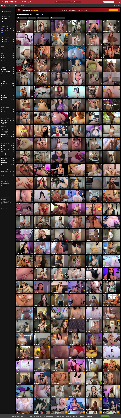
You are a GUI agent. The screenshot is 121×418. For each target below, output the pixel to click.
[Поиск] (72, 2)
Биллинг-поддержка (5, 183)
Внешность (21, 17)
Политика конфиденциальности (5, 190)
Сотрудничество (4, 187)
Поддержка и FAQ (5, 181)
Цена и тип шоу (43, 17)
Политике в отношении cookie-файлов (82, 416)
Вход (117, 1)
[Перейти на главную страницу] (11, 2)
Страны (32, 17)
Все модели (3, 199)
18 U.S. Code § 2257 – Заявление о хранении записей (6, 202)
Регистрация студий (5, 197)
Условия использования (6, 193)
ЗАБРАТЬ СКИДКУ (113, 10)
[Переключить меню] (2, 2)
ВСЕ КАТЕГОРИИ (8, 175)
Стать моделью (4, 195)
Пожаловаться (4, 185)
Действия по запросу (57, 17)
